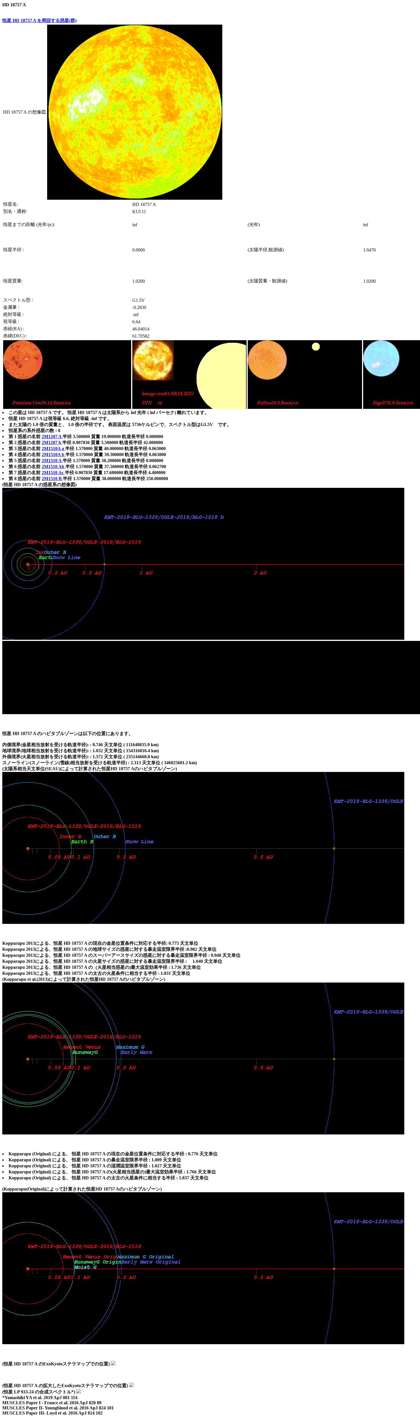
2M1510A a (53, 448)
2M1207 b (52, 442)
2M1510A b (53, 454)
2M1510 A (52, 460)
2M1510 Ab (53, 466)
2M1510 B (52, 478)
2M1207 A (52, 436)
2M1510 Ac (53, 472)
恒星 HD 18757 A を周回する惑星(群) (39, 20)
